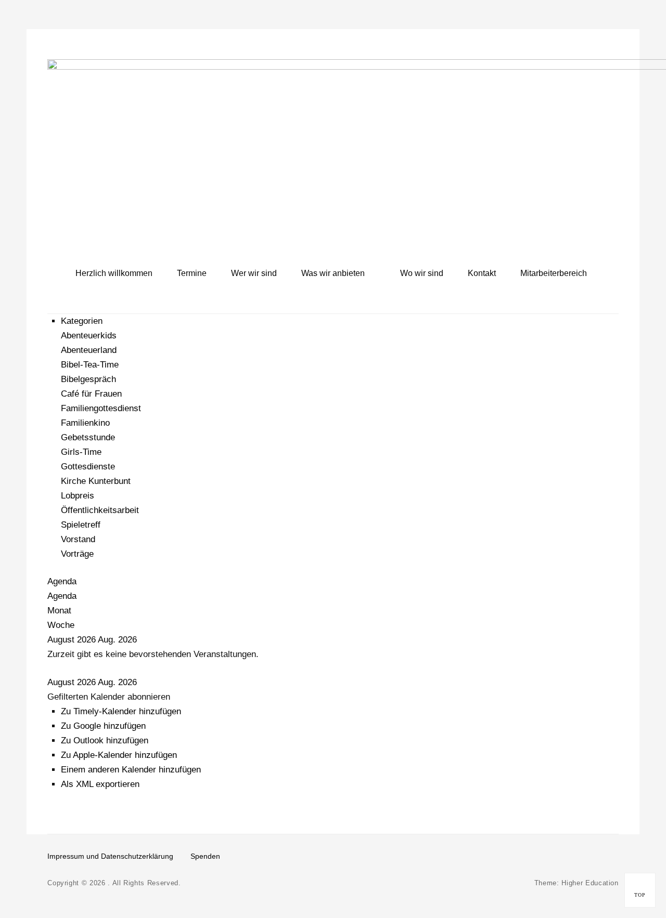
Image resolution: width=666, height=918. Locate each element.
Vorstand (78, 539)
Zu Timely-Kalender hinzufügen (121, 711)
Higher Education (589, 883)
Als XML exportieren (100, 784)
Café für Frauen (91, 394)
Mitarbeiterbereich (553, 273)
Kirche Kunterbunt (96, 481)
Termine (192, 273)
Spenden (205, 856)
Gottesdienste (88, 466)
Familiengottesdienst (101, 408)
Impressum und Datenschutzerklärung (110, 856)
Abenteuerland (89, 350)
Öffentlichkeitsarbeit (100, 510)
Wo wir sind (421, 273)
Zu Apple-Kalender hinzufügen (119, 755)
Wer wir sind (254, 273)
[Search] (608, 273)
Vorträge (77, 554)
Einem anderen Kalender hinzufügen (131, 770)
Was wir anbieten (333, 273)
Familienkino (85, 423)
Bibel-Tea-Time (90, 365)
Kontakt (482, 273)
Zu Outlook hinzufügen (104, 740)
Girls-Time (81, 452)
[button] (108, 697)
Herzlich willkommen (113, 273)
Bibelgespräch (88, 379)
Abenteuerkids (89, 335)
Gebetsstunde (88, 437)
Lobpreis (77, 496)
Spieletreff (80, 525)
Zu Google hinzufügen (103, 726)
